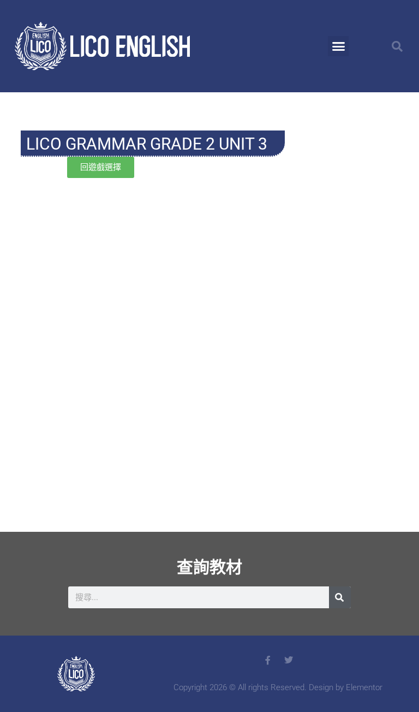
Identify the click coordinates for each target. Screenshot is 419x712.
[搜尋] (340, 597)
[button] (338, 46)
